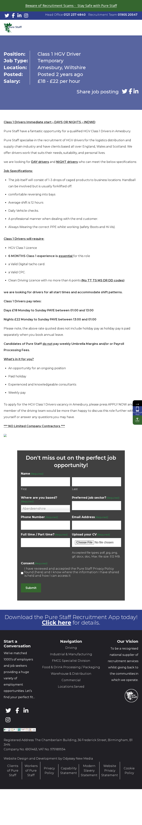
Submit (31, 588)
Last (75, 489)
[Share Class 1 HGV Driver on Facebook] (130, 91)
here (39, 572)
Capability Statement (68, 771)
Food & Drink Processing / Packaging (71, 667)
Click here (56, 622)
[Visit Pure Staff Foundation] (137, 420)
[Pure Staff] (16, 28)
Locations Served (71, 686)
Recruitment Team (112, 14)
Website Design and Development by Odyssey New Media (48, 758)
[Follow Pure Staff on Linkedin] (19, 16)
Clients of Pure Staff (12, 770)
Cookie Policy (129, 771)
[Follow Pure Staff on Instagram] (26, 16)
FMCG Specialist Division (71, 660)
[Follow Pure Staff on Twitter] (7, 16)
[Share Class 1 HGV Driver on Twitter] (124, 91)
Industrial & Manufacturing (71, 654)
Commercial (71, 680)
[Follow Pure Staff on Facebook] (13, 16)
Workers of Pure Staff (31, 770)
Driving (71, 648)
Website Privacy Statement (109, 770)
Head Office (65, 14)
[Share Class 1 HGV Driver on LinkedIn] (135, 91)
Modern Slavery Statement (89, 770)
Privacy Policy (49, 771)
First (24, 489)
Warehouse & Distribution (71, 673)
